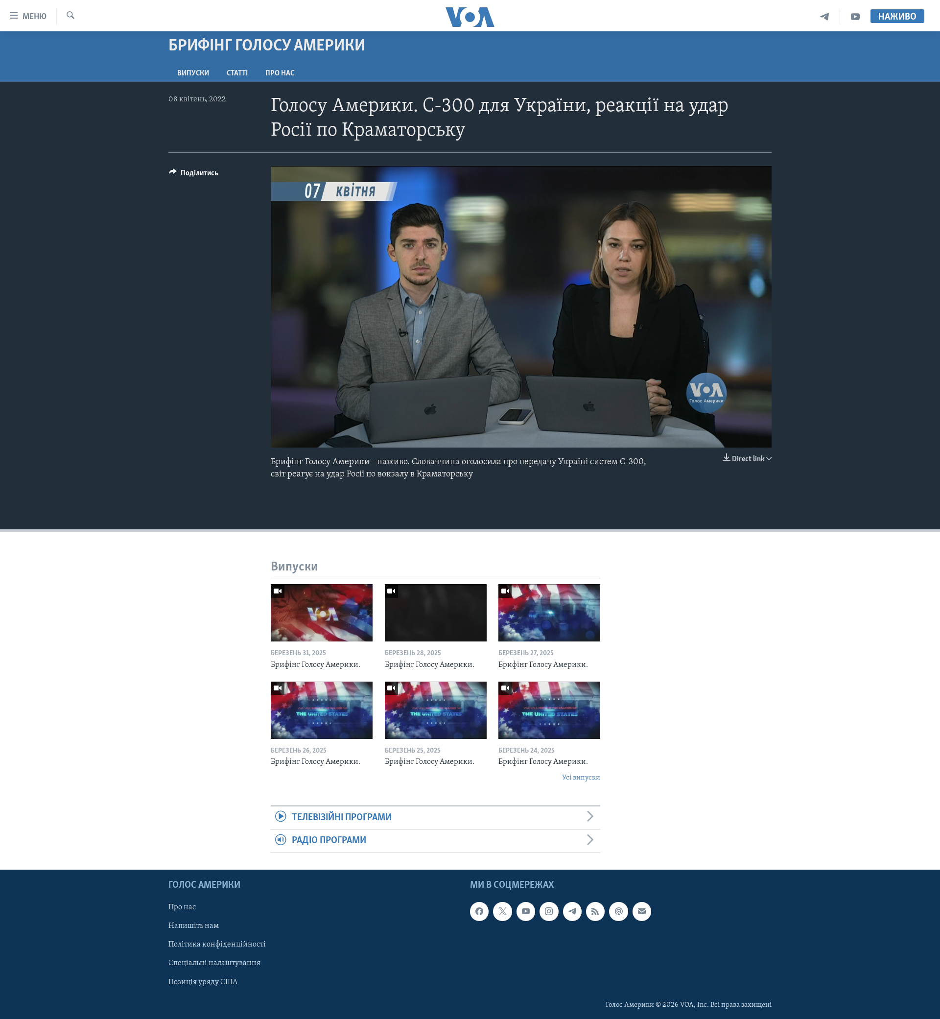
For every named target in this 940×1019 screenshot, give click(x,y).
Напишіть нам (193, 926)
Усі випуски (581, 778)
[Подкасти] (618, 911)
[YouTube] (855, 16)
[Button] (193, 175)
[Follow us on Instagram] (549, 911)
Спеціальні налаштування (214, 963)
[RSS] (595, 911)
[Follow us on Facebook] (479, 911)
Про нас (279, 73)
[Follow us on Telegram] (572, 911)
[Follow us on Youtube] (526, 911)
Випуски (193, 73)
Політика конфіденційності (217, 944)
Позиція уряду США (202, 982)
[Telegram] (824, 16)
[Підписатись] (642, 911)
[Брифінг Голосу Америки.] (322, 612)
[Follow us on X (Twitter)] (502, 911)
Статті (237, 73)
